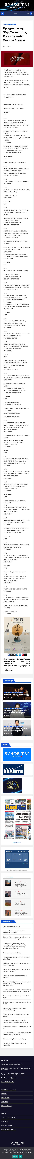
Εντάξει (15, 1156)
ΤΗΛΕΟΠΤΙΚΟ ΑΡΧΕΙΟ (8, 1117)
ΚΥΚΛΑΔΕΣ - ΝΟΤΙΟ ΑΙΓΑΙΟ (17, 692)
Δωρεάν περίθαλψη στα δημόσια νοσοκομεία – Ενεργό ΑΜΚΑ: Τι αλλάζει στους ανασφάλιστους (17, 983)
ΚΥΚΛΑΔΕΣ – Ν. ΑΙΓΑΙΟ (8, 1090)
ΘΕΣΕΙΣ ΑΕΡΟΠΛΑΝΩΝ (8, 1130)
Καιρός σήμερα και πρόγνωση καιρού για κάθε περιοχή (17, 870)
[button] (28, 13)
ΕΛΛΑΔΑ (4, 1094)
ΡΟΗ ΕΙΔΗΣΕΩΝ (6, 1106)
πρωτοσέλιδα (17, 842)
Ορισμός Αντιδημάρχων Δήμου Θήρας (14, 1039)
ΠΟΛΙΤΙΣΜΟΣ (5, 24)
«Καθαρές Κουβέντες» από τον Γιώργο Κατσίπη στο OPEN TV (15, 712)
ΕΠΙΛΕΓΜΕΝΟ (12, 24)
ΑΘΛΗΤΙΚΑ (4, 1102)
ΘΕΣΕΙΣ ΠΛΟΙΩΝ (6, 1125)
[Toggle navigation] (15, 13)
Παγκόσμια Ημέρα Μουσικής (16, 694)
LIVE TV (3, 1113)
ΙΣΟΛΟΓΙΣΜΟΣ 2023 (7, 1082)
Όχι (21, 1156)
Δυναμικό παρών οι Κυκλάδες (12, 953)
